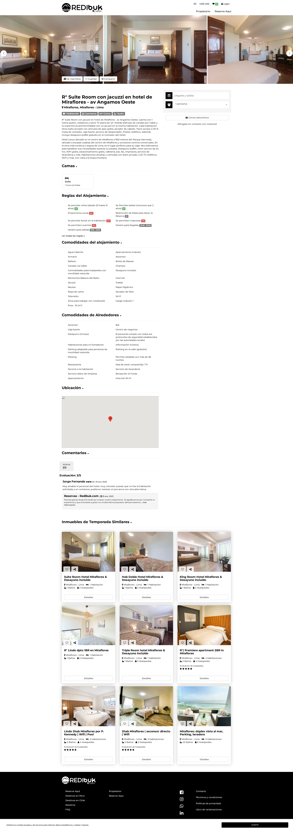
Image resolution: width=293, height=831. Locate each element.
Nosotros (70, 805)
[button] (289, 53)
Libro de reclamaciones (209, 809)
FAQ (67, 809)
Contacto (201, 791)
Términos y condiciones (209, 797)
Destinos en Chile (75, 800)
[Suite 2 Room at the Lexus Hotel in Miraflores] (88, 552)
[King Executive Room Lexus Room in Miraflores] (204, 552)
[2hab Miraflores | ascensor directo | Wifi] (146, 706)
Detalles (88, 597)
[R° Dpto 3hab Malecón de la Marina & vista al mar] (204, 706)
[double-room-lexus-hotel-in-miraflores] (146, 552)
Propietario (203, 11)
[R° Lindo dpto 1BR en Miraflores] (88, 625)
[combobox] (201, 104)
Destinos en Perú (75, 795)
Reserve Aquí (223, 11)
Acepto (255, 825)
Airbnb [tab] (66, 466)
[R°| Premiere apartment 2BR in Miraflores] (204, 625)
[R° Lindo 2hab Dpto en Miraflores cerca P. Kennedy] (88, 706)
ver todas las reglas (72, 235)
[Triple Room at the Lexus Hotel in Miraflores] (146, 625)
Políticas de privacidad (208, 803)
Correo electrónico (198, 117)
